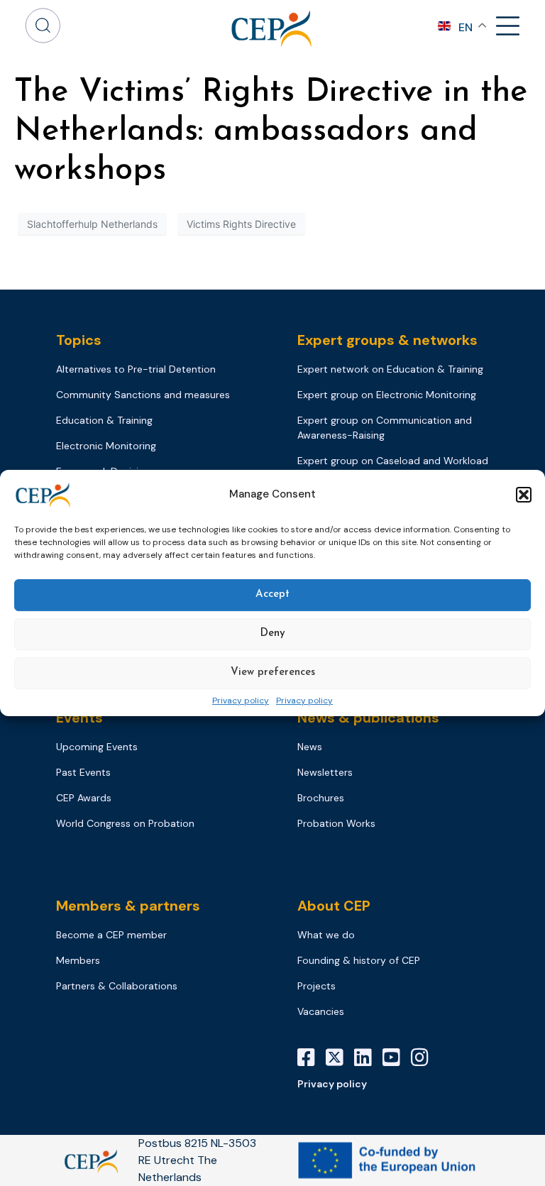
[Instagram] (425, 1057)
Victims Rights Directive (241, 224)
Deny (272, 633)
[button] (524, 495)
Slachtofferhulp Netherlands (92, 224)
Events (79, 717)
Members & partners (128, 905)
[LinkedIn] (368, 1057)
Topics (78, 340)
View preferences (273, 672)
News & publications (368, 717)
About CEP (333, 905)
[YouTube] (396, 1057)
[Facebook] (311, 1057)
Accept (272, 594)
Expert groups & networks (387, 340)
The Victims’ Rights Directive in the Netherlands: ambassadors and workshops (270, 131)
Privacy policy (240, 701)
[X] (340, 1057)
